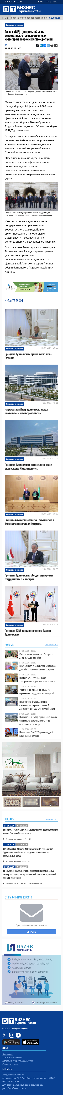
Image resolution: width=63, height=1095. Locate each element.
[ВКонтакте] (44, 45)
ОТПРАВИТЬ (31, 931)
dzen (18, 1035)
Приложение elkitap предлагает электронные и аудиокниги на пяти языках (37, 679)
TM (47, 2)
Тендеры (10, 819)
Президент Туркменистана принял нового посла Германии (28, 356)
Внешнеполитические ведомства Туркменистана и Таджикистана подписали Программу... (29, 522)
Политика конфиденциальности (17, 1061)
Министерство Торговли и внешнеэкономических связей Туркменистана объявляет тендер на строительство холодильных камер (28, 852)
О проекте (7, 1054)
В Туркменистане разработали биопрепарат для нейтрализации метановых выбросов (37, 667)
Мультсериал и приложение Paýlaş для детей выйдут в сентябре (35, 655)
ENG (40, 2)
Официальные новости (14, 25)
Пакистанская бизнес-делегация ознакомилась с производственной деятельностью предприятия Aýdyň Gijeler (37, 705)
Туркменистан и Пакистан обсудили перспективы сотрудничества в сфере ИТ (36, 691)
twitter (5, 1035)
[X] (37, 45)
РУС (55, 2)
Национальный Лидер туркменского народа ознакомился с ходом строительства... (26, 411)
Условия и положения (12, 1057)
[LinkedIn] (41, 45)
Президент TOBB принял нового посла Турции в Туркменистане (28, 632)
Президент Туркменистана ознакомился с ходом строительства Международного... (28, 466)
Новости (9, 645)
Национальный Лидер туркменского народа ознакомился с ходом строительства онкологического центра (38, 720)
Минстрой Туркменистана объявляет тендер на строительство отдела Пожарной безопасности (30, 831)
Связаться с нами (10, 1064)
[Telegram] (48, 45)
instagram (11, 1035)
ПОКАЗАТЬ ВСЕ (51, 645)
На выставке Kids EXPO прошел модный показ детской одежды (36, 734)
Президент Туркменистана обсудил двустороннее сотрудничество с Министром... (29, 577)
